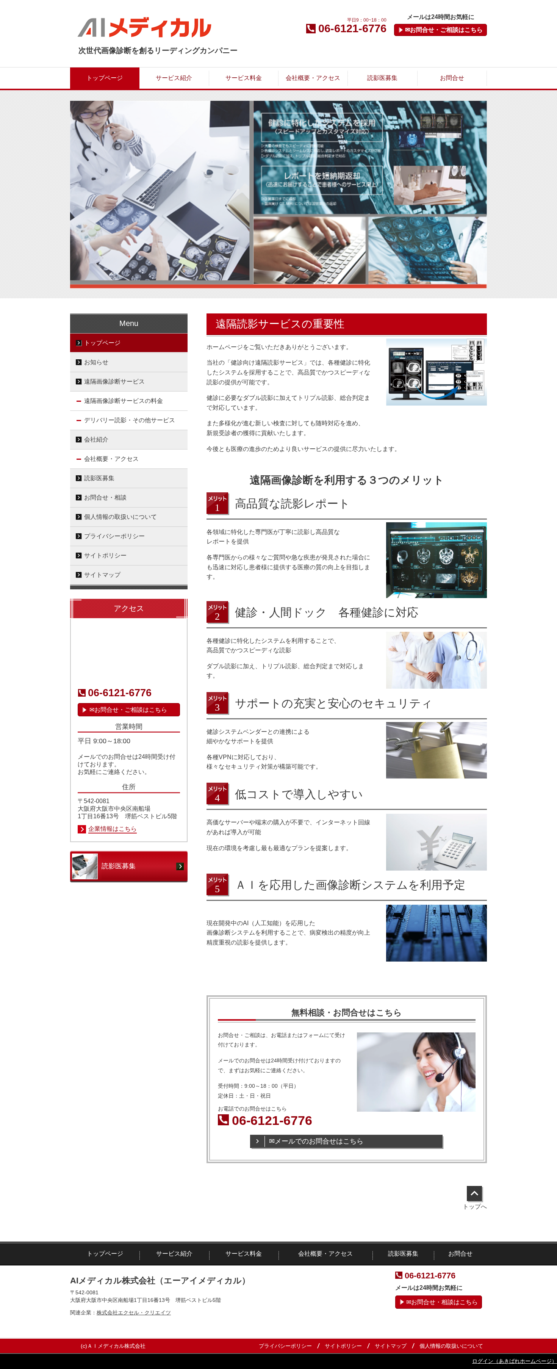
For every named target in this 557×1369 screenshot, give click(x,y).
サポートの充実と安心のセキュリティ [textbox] (334, 703)
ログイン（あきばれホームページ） (514, 1361)
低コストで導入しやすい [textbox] (299, 794)
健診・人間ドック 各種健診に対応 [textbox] (326, 612)
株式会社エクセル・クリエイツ (134, 1312)
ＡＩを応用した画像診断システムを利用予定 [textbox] (350, 885)
